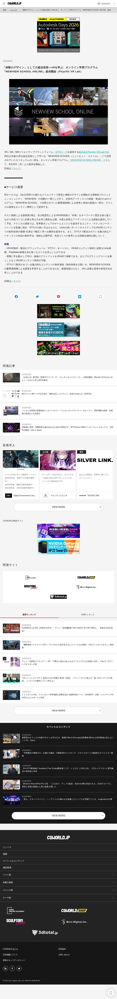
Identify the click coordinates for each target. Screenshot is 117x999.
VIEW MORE (58, 507)
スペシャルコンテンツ (13, 861)
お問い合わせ (64, 955)
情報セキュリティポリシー (14, 960)
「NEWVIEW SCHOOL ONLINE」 (85, 160)
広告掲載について (10, 955)
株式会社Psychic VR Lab (91, 152)
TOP (4, 10)
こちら (14, 168)
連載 (5, 854)
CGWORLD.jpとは (10, 949)
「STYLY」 (59, 152)
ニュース (13, 10)
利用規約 (62, 949)
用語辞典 (7, 867)
